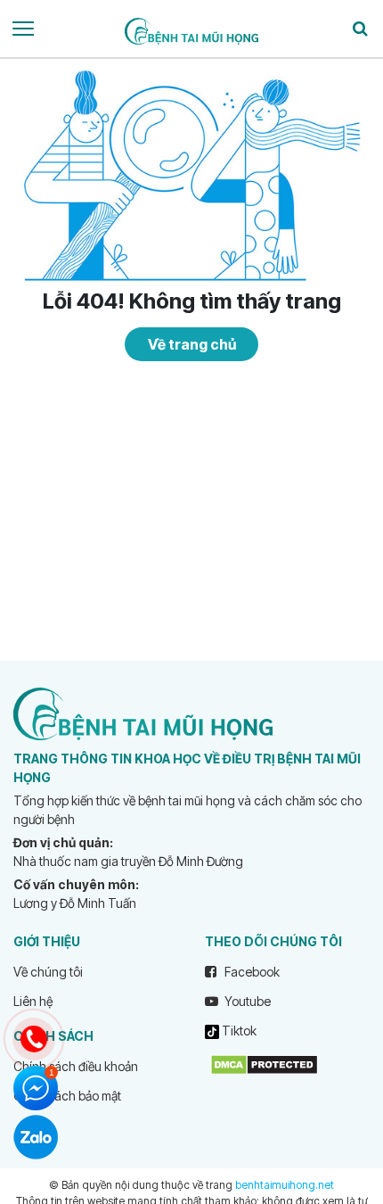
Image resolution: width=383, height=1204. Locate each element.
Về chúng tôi (48, 971)
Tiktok (238, 1030)
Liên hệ (33, 1001)
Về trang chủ (192, 344)
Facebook (251, 971)
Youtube (246, 1001)
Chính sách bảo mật (67, 1095)
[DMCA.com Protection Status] (264, 1063)
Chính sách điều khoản (75, 1066)
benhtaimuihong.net (284, 1185)
